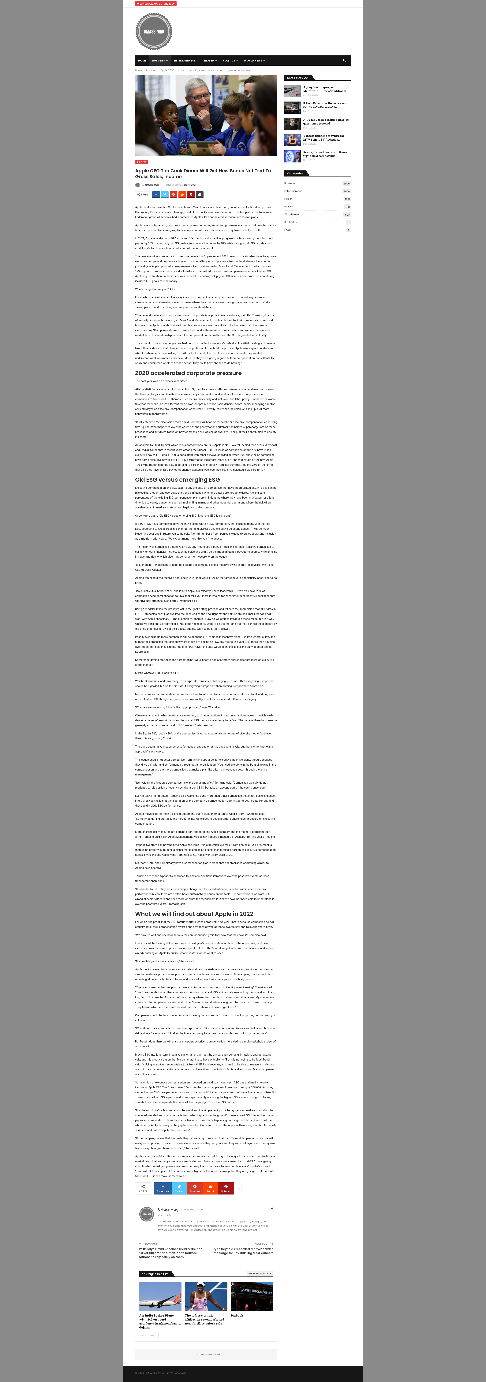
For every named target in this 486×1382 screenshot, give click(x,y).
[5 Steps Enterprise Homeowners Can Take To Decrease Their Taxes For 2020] (292, 108)
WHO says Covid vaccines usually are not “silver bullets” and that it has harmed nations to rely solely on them (170, 1253)
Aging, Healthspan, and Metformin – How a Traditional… (325, 89)
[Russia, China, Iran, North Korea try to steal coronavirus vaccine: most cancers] (292, 156)
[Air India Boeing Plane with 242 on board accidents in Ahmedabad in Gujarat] (160, 1297)
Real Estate (291, 222)
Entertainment (184, 60)
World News (253, 60)
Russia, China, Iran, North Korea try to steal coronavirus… (325, 154)
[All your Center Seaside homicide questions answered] (292, 124)
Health (209, 60)
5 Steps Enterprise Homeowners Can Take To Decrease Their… (324, 105)
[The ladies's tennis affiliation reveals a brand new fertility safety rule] (206, 1297)
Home (142, 60)
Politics (229, 60)
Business (158, 60)
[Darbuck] (252, 1297)
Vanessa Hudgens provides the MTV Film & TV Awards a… (323, 137)
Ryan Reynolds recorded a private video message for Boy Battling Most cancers (243, 1251)
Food (287, 230)
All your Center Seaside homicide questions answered (326, 121)
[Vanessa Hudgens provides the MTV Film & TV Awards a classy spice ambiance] (292, 140)
